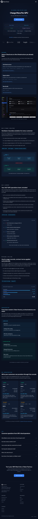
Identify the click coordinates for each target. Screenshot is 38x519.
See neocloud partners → (7, 92)
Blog (20, 497)
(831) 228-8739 (4, 491)
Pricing (21, 490)
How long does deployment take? (19, 449)
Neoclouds (3, 500)
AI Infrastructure (4, 497)
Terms (32, 516)
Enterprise (21, 489)
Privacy (35, 516)
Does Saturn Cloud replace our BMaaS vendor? (19, 456)
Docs (21, 500)
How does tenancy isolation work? (19, 441)
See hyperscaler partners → (8, 81)
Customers (22, 503)
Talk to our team (19, 19)
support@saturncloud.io (6, 490)
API (20, 487)
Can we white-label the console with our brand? (19, 445)
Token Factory (24, 15)
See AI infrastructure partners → (9, 70)
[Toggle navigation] (35, 2)
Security (3, 510)
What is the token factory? (19, 452)
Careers (3, 508)
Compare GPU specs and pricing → (26, 421)
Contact (3, 511)
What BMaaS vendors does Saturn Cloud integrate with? (19, 438)
